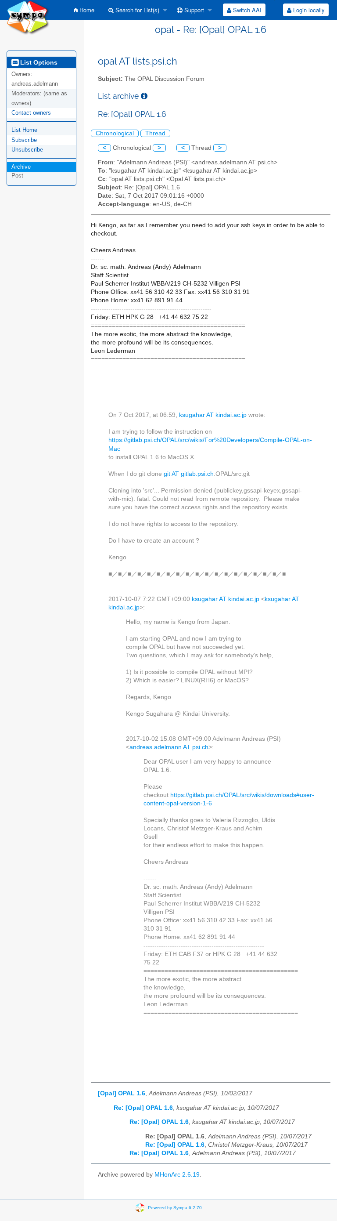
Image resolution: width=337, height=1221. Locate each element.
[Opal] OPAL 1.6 (121, 1093)
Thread (155, 133)
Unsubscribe (27, 149)
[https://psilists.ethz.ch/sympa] (28, 17)
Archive (21, 166)
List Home (24, 130)
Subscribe (24, 140)
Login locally (308, 10)
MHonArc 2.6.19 (177, 1174)
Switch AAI (246, 10)
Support (193, 10)
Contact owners (31, 112)
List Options (37, 62)
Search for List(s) (136, 10)
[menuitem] (84, 10)
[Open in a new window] (144, 96)
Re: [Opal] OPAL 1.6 (143, 1108)
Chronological (115, 133)
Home (86, 10)
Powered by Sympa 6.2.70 (175, 1207)
